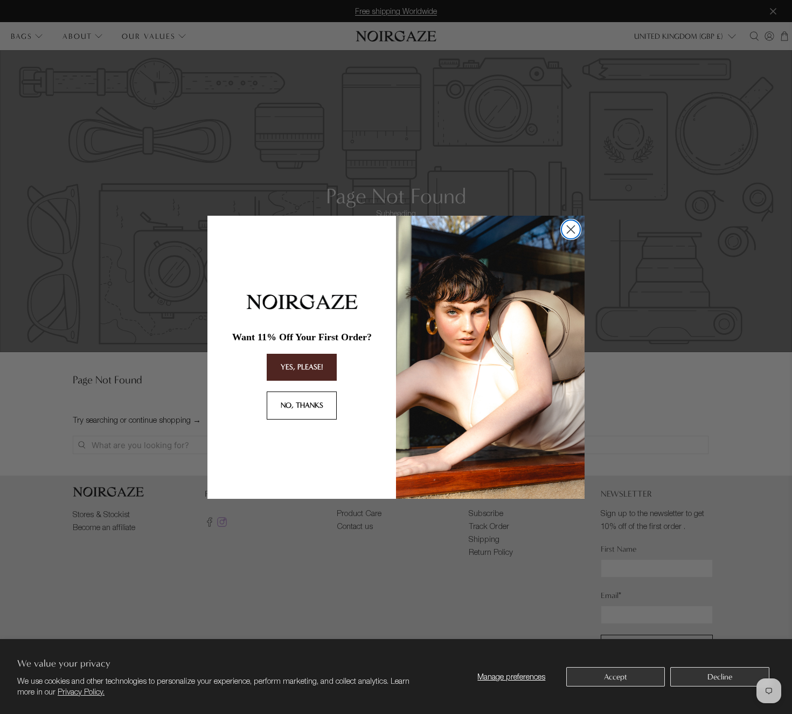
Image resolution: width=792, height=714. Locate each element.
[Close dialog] (570, 229)
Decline (719, 677)
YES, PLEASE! (302, 367)
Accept (615, 677)
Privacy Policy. (81, 691)
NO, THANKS (302, 405)
